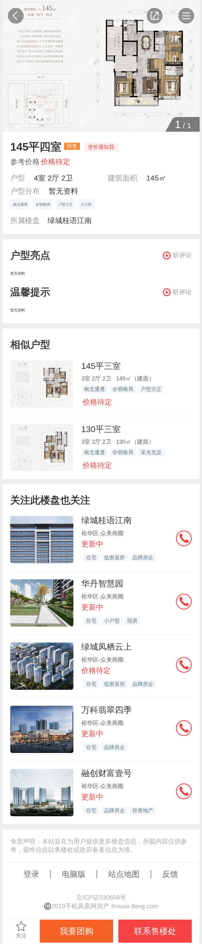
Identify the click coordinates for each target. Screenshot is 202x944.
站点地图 (124, 874)
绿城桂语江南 (70, 220)
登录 (31, 874)
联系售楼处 (155, 931)
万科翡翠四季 (106, 710)
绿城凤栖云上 (106, 646)
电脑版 (73, 874)
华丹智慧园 (102, 583)
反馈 (170, 874)
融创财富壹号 (106, 773)
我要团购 (76, 931)
